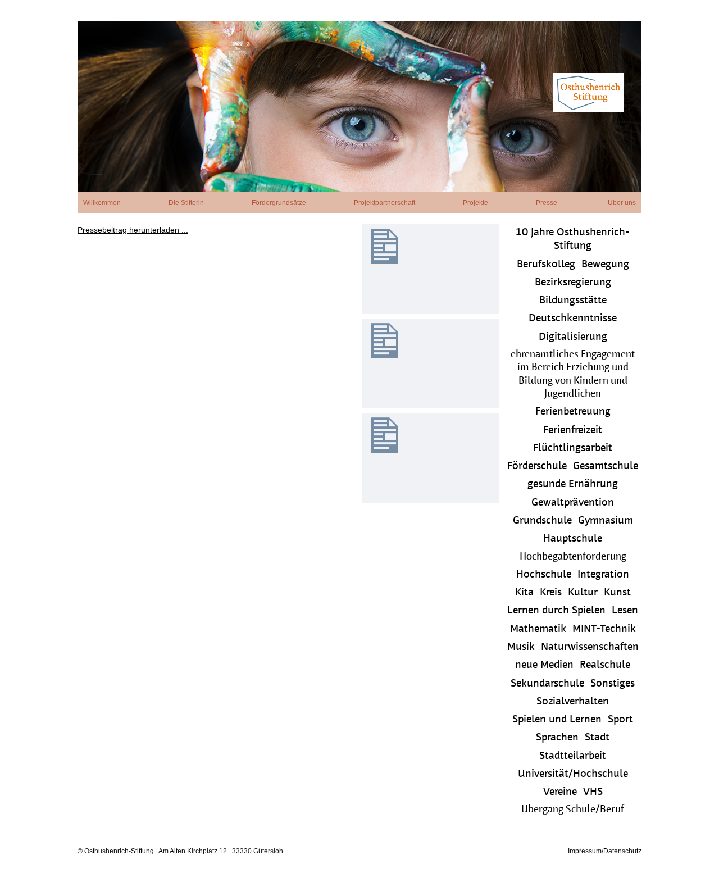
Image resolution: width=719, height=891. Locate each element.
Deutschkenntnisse (573, 318)
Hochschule (543, 575)
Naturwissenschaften (590, 647)
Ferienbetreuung (573, 412)
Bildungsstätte (573, 301)
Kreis (551, 593)
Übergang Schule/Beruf (572, 810)
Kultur (583, 593)
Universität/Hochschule (573, 774)
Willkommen (102, 203)
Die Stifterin (186, 203)
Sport (620, 720)
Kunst (617, 593)
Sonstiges (612, 684)
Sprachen (557, 738)
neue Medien (544, 665)
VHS (593, 792)
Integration (603, 575)
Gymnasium (605, 521)
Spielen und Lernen (557, 720)
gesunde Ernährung (572, 484)
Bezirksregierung (573, 283)
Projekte (475, 203)
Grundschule (542, 521)
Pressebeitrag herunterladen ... (133, 229)
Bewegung (605, 265)
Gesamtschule (605, 466)
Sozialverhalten (572, 702)
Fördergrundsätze (279, 203)
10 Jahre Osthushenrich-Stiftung (573, 240)
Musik (521, 647)
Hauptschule (572, 539)
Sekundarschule (547, 684)
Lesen (625, 611)
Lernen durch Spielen (556, 611)
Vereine (560, 792)
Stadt (597, 738)
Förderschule (537, 466)
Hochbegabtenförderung (573, 557)
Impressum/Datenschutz (604, 851)
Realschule (605, 665)
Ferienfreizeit (572, 430)
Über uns (622, 203)
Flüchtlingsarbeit (572, 448)
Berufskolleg (546, 265)
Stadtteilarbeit (572, 756)
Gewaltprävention (572, 503)
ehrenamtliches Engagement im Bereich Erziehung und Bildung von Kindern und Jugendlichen (573, 374)
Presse (546, 203)
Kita (524, 593)
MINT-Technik (604, 629)
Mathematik (538, 629)
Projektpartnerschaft (384, 203)
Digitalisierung (573, 337)
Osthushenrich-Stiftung (359, 106)
